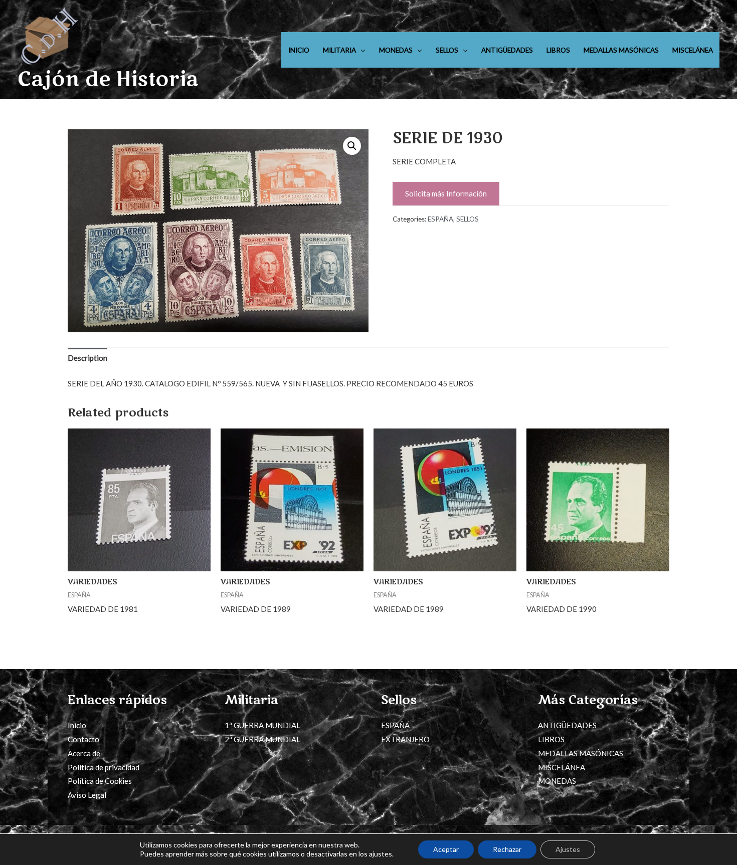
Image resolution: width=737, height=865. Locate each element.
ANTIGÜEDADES (507, 50)
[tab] (87, 358)
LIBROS (558, 50)
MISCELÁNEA (692, 50)
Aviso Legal (87, 794)
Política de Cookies (100, 780)
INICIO (298, 50)
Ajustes (568, 849)
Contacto (83, 739)
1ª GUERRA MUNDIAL (262, 725)
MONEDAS (396, 50)
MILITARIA (339, 50)
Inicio (77, 725)
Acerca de (84, 753)
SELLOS (447, 50)
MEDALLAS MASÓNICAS (621, 50)
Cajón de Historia (108, 79)
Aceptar (446, 849)
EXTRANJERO (405, 739)
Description (87, 357)
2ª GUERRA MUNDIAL (262, 739)
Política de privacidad (103, 767)
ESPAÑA (440, 219)
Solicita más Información (446, 193)
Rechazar (507, 849)
